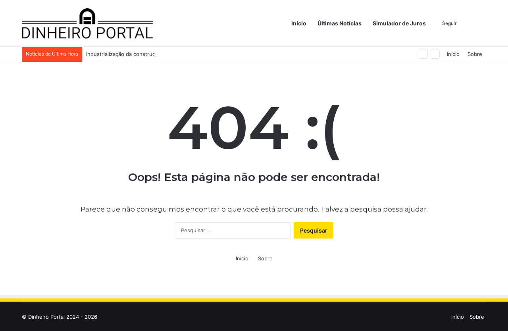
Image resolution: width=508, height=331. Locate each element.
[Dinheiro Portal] (87, 23)
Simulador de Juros (399, 23)
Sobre (475, 54)
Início (298, 23)
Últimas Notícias (340, 23)
